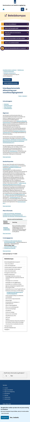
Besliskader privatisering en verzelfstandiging (6, 228)
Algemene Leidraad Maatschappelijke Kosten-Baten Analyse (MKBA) (15, 286)
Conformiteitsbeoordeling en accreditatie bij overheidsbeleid (14, 296)
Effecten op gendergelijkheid (11, 305)
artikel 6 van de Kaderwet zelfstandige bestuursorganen (14, 183)
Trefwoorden (7, 397)
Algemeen (6, 104)
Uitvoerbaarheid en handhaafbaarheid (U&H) (14, 324)
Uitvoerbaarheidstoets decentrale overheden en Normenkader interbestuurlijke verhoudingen (15, 321)
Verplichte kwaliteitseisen (9, 71)
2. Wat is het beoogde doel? (9, 265)
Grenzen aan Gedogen (10, 312)
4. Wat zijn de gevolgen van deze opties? (12, 269)
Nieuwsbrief (7, 393)
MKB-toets (8, 317)
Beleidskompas (21, 70)
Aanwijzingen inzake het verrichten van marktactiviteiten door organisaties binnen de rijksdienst (15, 278)
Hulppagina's (6, 329)
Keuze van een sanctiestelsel (11, 314)
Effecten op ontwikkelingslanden (12, 307)
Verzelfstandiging (14, 165)
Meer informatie (5, 413)
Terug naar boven (7, 157)
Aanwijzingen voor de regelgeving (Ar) (13, 282)
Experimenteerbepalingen (11, 308)
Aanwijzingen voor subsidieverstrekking (13, 284)
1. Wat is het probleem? (9, 263)
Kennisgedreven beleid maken (10, 272)
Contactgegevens (8, 108)
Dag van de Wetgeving (9, 391)
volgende (24, 96)
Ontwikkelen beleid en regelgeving (9, 70)
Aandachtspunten (8, 105)
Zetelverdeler (7, 399)
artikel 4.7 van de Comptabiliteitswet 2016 (15, 194)
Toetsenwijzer (7, 79)
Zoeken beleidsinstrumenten (11, 83)
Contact (6, 388)
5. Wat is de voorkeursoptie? (10, 271)
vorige (20, 96)
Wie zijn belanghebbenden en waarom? (12, 262)
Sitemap (6, 395)
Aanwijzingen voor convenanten (12, 280)
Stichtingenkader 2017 (15, 197)
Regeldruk (8, 319)
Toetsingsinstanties (8, 326)
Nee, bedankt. (14, 417)
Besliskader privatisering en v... (10, 73)
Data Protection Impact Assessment (13, 298)
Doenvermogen (9, 300)
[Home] (3, 9)
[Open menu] (26, 9)
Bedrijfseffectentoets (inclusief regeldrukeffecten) (15, 289)
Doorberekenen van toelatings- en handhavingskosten (12, 303)
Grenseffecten (8, 310)
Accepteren (5, 417)
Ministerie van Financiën (9, 248)
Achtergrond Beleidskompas (10, 327)
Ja (6, 376)
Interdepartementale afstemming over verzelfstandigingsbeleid (15, 293)
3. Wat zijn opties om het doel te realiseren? (13, 267)
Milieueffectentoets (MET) (11, 315)
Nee (12, 376)
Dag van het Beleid (8, 389)
